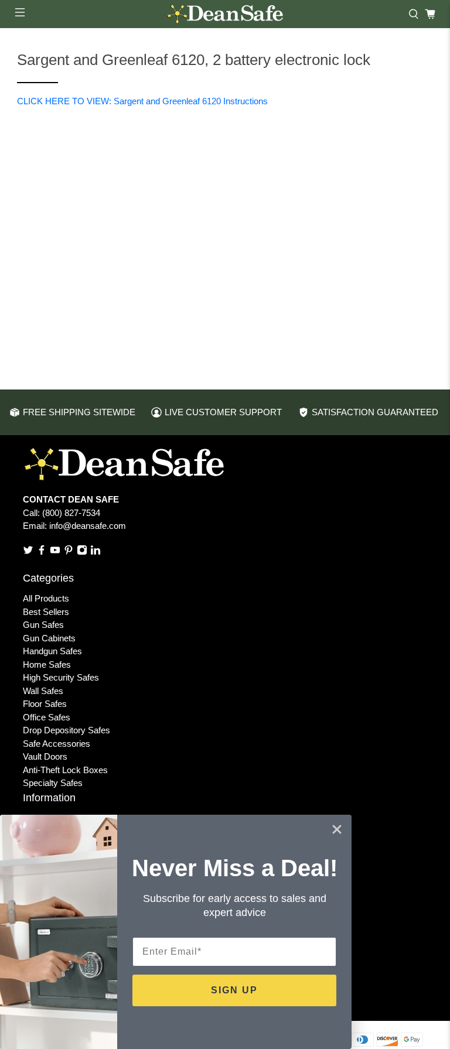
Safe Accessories (56, 744)
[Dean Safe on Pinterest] (68, 552)
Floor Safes (45, 704)
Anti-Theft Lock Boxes (65, 770)
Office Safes (46, 717)
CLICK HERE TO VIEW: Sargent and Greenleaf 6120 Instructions (142, 101)
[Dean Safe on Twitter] (28, 552)
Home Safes (47, 664)
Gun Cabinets (49, 638)
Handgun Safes (52, 651)
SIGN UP (234, 990)
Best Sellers (46, 612)
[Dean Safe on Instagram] (82, 552)
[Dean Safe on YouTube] (55, 552)
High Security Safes (61, 677)
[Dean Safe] (225, 14)
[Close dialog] (337, 829)
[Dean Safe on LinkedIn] (95, 552)
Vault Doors (45, 756)
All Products (46, 598)
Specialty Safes (53, 783)
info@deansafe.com (87, 526)
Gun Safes (43, 625)
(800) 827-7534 (71, 513)
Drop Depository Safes (66, 730)
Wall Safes (43, 691)
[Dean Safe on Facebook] (41, 552)
